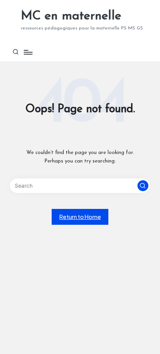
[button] (142, 185)
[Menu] (27, 52)
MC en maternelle (71, 16)
